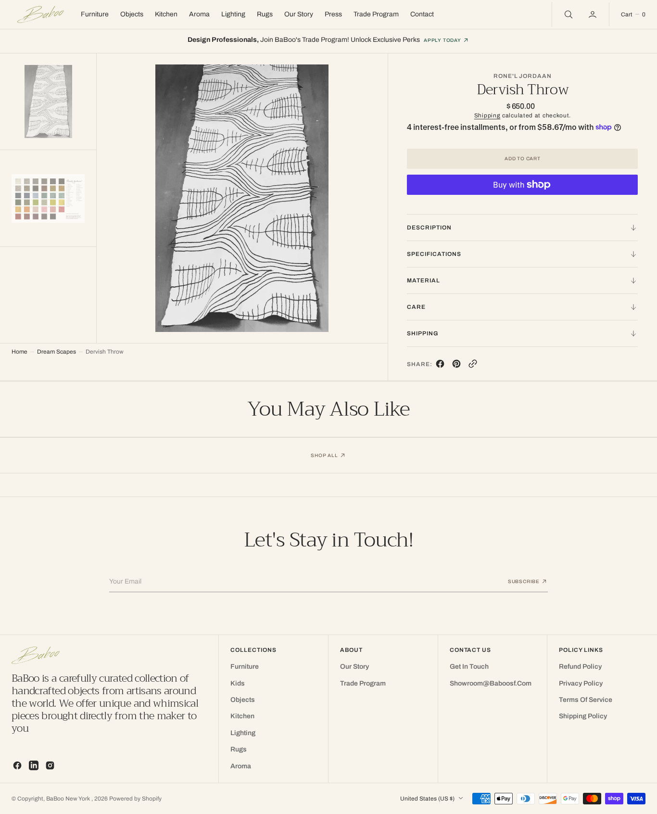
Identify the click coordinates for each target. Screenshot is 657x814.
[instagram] (50, 765)
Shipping (487, 115)
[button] (593, 14)
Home (19, 351)
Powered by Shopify (135, 798)
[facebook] (440, 366)
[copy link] (473, 366)
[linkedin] (33, 765)
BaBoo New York (68, 798)
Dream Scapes (56, 351)
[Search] (567, 14)
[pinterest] (456, 366)
